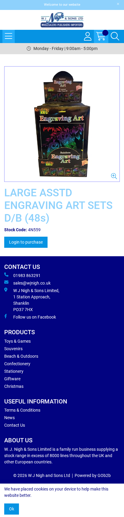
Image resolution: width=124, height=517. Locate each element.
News (9, 417)
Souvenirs (13, 348)
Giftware (12, 378)
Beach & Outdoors (21, 356)
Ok (11, 508)
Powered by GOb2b (93, 475)
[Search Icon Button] (115, 36)
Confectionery (17, 363)
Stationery (13, 371)
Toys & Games (17, 341)
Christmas (13, 386)
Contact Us (14, 425)
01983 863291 (27, 275)
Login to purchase (26, 242)
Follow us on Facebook (34, 317)
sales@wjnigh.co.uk (32, 283)
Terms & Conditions (22, 410)
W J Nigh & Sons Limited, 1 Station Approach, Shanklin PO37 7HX (36, 300)
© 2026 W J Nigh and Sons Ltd (41, 475)
